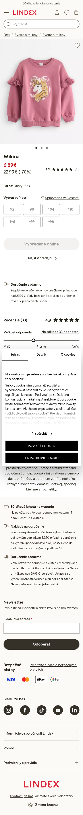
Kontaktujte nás (21, 796)
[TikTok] (41, 710)
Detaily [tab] (42, 354)
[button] (41, 91)
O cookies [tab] (68, 354)
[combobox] (41, 24)
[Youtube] (58, 710)
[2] (41, 148)
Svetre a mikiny (26, 35)
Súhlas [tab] (15, 354)
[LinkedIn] (74, 710)
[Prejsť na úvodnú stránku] (25, 12)
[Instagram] (8, 710)
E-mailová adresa (18, 619)
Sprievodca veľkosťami (62, 198)
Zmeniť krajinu (46, 805)
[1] (36, 148)
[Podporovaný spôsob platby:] (41, 680)
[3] (47, 148)
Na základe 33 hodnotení (60, 332)
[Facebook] (25, 710)
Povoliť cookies (41, 446)
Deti (7, 35)
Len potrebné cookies (41, 458)
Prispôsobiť (39, 434)
